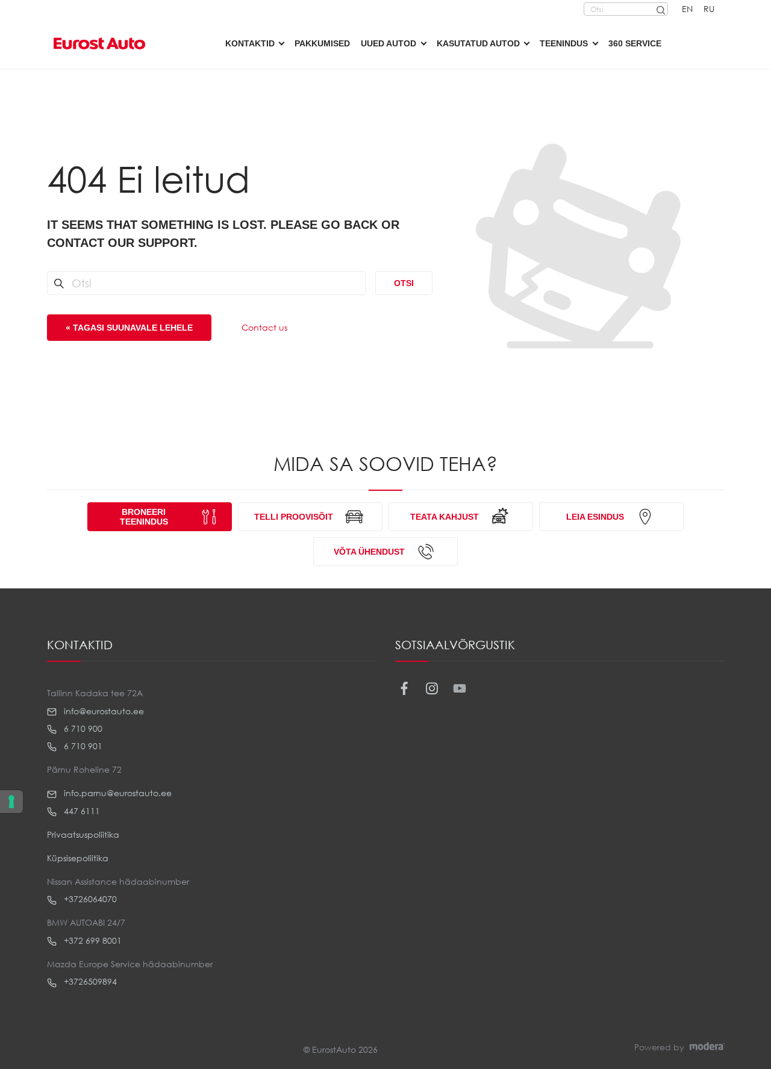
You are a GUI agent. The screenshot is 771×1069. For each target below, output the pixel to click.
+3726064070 (89, 899)
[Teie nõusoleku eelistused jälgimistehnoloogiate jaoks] (11, 801)
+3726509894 (89, 981)
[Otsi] (660, 9)
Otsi (404, 283)
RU (709, 8)
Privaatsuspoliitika (83, 834)
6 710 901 (81, 746)
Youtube (460, 689)
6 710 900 (81, 728)
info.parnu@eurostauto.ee (116, 793)
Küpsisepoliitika (77, 858)
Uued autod (388, 43)
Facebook (404, 689)
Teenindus (564, 43)
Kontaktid (250, 43)
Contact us (264, 327)
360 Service (634, 43)
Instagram (432, 689)
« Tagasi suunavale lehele (129, 327)
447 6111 (80, 811)
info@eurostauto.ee (102, 711)
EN (687, 8)
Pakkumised (322, 43)
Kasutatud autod (478, 43)
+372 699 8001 (91, 940)
